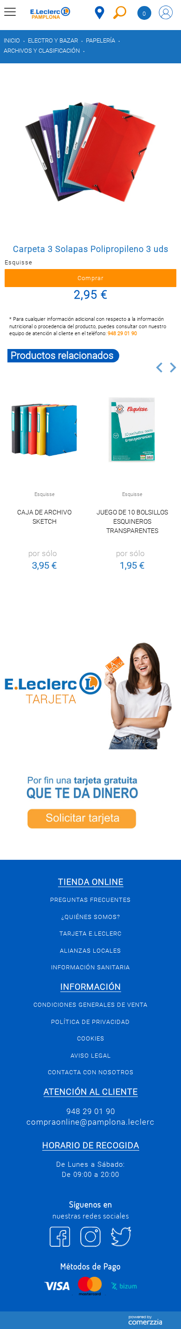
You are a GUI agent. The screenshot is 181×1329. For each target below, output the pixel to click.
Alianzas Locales (90, 950)
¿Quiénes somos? (90, 916)
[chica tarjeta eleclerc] (90, 694)
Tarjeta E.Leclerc (90, 933)
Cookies (90, 1038)
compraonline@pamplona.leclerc (90, 1122)
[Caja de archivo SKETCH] (44, 430)
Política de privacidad (90, 1021)
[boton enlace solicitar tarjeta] (90, 804)
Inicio (12, 40)
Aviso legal (91, 1055)
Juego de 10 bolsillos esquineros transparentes (132, 521)
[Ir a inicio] (50, 14)
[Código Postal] (99, 12)
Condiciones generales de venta (90, 1004)
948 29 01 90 (122, 334)
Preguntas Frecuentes (90, 899)
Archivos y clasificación (42, 50)
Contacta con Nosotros (91, 1072)
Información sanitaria (90, 967)
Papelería (100, 40)
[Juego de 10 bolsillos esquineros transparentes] (132, 430)
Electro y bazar (53, 40)
